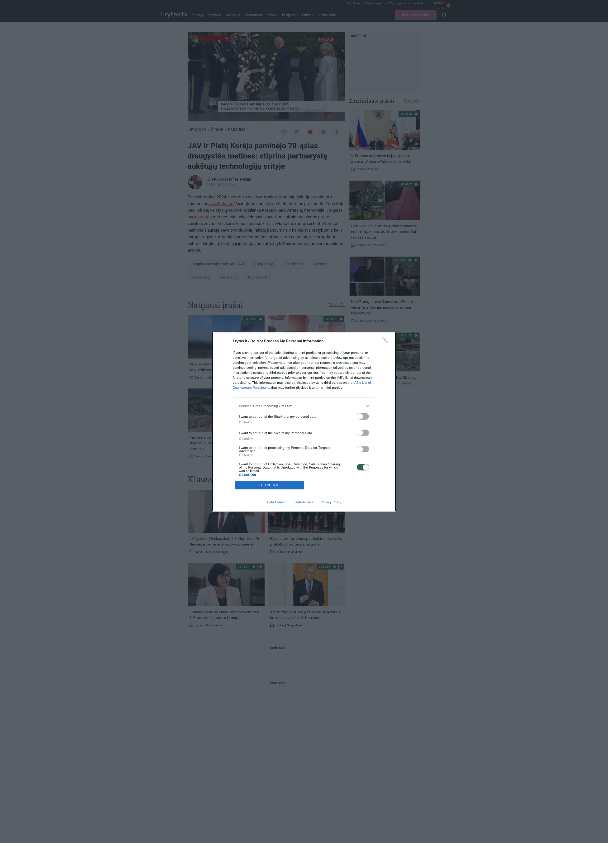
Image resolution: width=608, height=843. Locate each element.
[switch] (363, 416)
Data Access (304, 502)
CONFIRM (270, 485)
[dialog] (304, 421)
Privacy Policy (331, 502)
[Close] (386, 341)
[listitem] (304, 405)
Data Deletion (277, 502)
